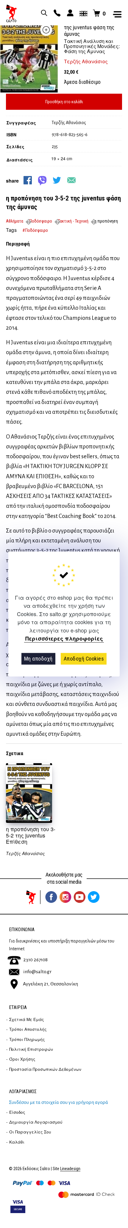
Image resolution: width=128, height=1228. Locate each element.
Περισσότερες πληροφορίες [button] (64, 638)
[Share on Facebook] (27, 180)
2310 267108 (35, 959)
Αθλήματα (14, 221)
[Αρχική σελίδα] (11, 13)
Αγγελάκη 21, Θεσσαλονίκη (50, 983)
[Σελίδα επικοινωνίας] (56, 13)
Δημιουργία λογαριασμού (36, 1122)
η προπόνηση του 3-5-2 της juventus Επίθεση (30, 835)
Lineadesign (70, 1169)
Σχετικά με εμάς (26, 1019)
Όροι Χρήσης (22, 1059)
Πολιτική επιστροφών (31, 1049)
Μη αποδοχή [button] (38, 658)
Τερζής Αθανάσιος (86, 61)
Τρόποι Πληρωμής (27, 1039)
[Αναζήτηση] (43, 13)
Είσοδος (17, 1112)
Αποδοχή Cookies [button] (84, 658)
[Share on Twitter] (57, 180)
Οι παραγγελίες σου (30, 1132)
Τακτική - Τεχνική (73, 221)
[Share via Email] (71, 180)
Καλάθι (16, 1142)
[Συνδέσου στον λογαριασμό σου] (69, 13)
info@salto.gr (37, 971)
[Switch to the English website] (82, 13)
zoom (46, 30)
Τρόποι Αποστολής (28, 1029)
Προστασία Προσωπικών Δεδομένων (45, 1069)
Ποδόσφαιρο (40, 221)
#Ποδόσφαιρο (35, 230)
